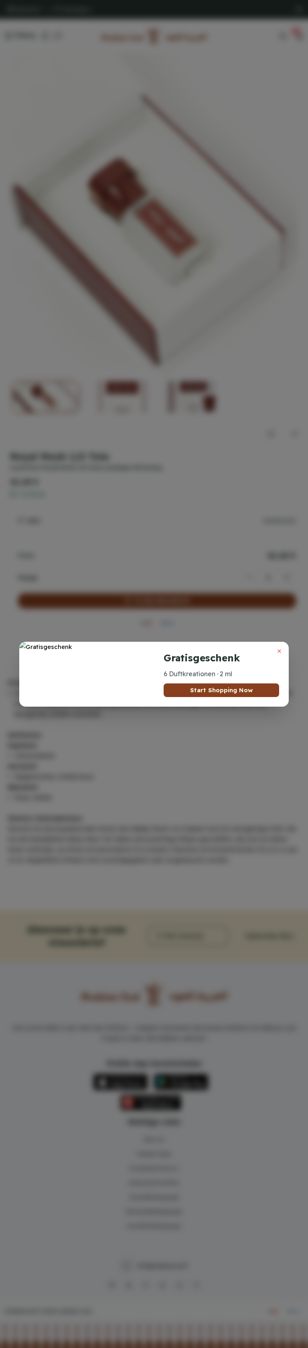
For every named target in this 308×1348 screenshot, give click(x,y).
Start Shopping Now (221, 690)
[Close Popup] (279, 651)
